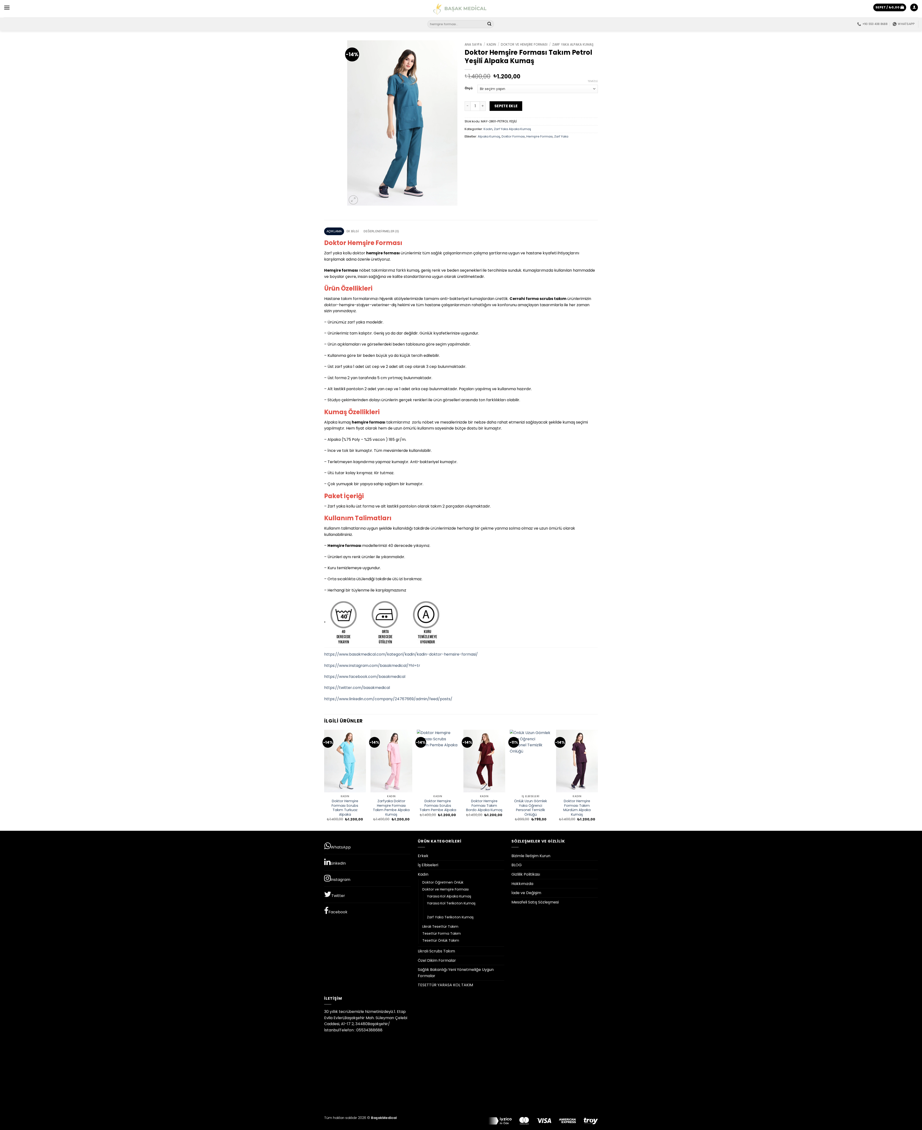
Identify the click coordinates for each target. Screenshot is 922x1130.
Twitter (338, 895)
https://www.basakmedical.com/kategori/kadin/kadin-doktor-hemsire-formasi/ (401, 654)
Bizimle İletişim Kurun (530, 856)
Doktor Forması (513, 136)
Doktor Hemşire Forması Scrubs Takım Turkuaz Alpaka (345, 808)
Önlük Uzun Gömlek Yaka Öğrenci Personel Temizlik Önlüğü (530, 808)
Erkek (423, 856)
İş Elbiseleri (428, 865)
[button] (7, 7)
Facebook (337, 912)
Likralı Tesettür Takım (440, 926)
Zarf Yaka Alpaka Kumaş (573, 44)
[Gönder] (489, 24)
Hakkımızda (522, 883)
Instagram (340, 879)
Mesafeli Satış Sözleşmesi (535, 902)
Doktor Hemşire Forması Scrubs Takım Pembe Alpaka (437, 805)
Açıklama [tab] (334, 231)
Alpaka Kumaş (489, 136)
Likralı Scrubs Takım (436, 951)
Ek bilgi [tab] (352, 231)
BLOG (516, 865)
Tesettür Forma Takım (441, 933)
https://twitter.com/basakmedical (357, 687)
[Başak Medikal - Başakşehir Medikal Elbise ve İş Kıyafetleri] (461, 9)
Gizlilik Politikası (525, 874)
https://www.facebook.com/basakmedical (364, 676)
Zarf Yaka (561, 136)
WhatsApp (341, 847)
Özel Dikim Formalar (437, 960)
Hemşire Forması (539, 136)
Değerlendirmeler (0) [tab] (381, 231)
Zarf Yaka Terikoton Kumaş (450, 917)
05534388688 (369, 1030)
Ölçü (469, 88)
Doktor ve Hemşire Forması (524, 44)
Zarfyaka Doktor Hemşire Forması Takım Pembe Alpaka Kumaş (391, 808)
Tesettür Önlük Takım (440, 940)
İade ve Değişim (526, 893)
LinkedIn (338, 863)
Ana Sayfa (473, 44)
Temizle (593, 81)
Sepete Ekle (506, 105)
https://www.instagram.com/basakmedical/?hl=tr (372, 665)
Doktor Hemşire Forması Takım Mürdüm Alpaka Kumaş (577, 808)
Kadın (491, 44)
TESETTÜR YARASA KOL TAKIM (445, 985)
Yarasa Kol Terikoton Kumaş (451, 903)
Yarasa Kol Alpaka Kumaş (449, 896)
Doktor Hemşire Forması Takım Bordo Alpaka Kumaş (484, 805)
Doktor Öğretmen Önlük (442, 882)
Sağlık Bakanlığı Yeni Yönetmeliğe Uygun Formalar (456, 973)
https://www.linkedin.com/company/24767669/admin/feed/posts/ (388, 699)
